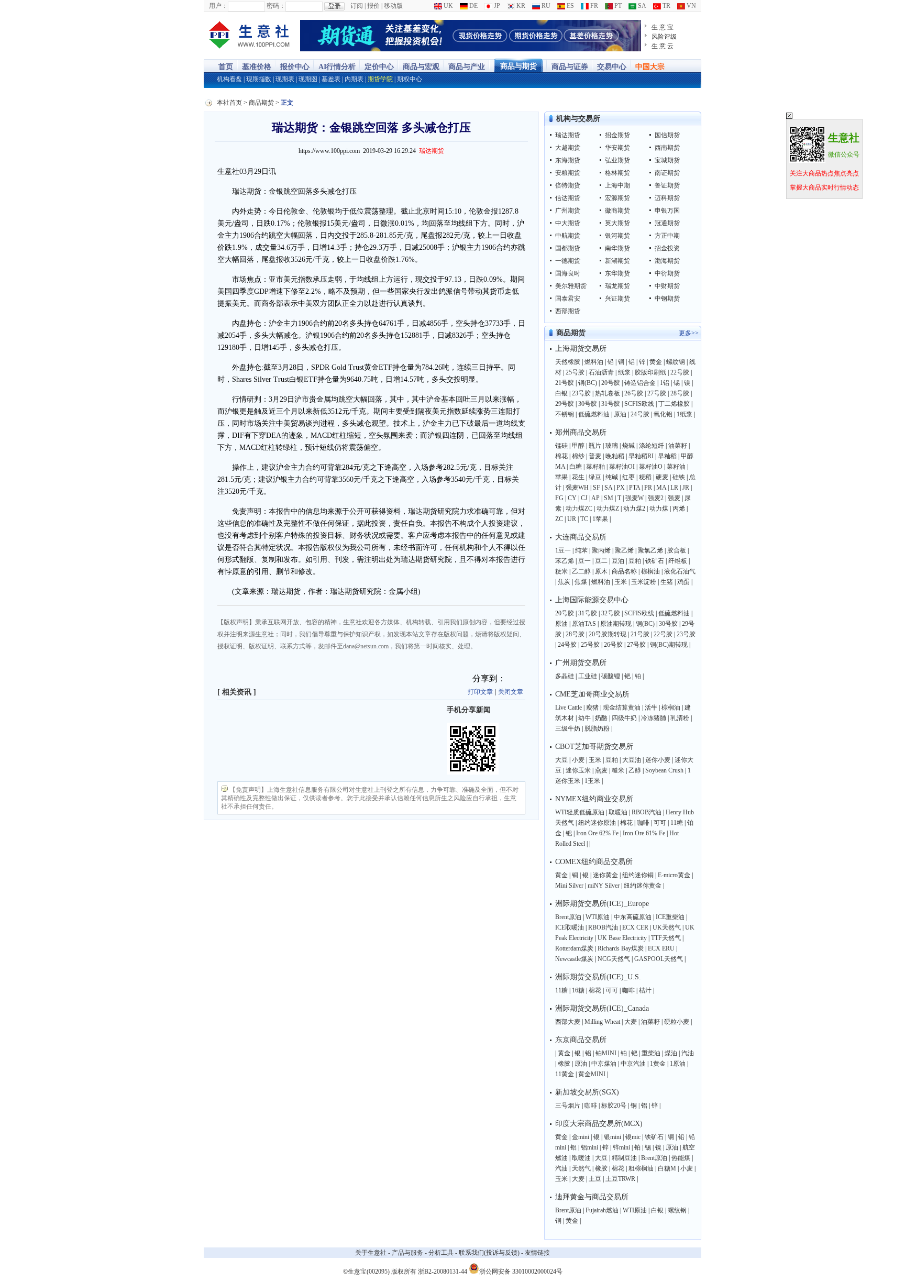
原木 (601, 571)
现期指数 (258, 79)
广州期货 (567, 210)
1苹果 (600, 519)
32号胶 (610, 613)
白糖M (667, 1168)
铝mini (589, 1147)
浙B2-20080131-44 (442, 1271)
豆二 (601, 561)
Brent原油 (568, 917)
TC (584, 519)
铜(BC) (587, 382)
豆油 (618, 561)
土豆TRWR (620, 1178)
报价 (373, 5)
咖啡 (643, 822)
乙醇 (634, 770)
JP (496, 5)
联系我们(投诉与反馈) (489, 1252)
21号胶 (564, 382)
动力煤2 (634, 508)
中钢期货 (667, 298)
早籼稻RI (641, 456)
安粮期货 (567, 172)
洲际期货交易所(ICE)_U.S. (598, 977)
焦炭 (564, 581)
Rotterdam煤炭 (574, 948)
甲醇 (578, 445)
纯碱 (611, 477)
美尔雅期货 (571, 286)
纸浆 (624, 372)
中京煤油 (603, 1063)
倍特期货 (567, 185)
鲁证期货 (667, 185)
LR (674, 487)
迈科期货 (667, 198)
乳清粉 (679, 718)
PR (648, 487)
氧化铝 (663, 414)
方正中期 (667, 235)
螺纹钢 (675, 362)
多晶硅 (564, 676)
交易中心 (611, 67)
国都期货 (567, 248)
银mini (612, 1137)
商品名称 (624, 571)
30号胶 (587, 403)
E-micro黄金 (674, 875)
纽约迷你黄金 (642, 885)
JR (685, 487)
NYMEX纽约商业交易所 (594, 799)
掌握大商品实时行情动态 (824, 187)
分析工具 (441, 1252)
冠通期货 (667, 223)
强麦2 (656, 498)
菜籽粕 (595, 466)
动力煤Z (608, 508)
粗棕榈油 (641, 1168)
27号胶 (656, 393)
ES (569, 5)
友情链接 (537, 1252)
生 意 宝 (663, 27)
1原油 (678, 1063)
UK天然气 (667, 927)
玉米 (620, 581)
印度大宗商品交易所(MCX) (599, 1124)
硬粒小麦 (676, 1021)
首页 (225, 67)
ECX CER (635, 927)
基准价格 (256, 67)
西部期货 (567, 311)
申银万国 (667, 210)
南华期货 (617, 248)
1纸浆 (684, 414)
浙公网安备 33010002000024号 (520, 1271)
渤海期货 (667, 260)
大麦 (630, 1021)
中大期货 (567, 223)
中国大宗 (650, 67)
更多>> (689, 333)
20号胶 (610, 382)
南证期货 (667, 172)
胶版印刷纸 (650, 372)
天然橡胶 (567, 362)
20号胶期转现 (607, 634)
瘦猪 (592, 707)
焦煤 (581, 581)
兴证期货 (617, 298)
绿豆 (595, 477)
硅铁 (678, 477)
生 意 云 (663, 46)
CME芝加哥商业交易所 (592, 694)
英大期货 (617, 223)
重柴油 (651, 1053)
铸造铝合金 (640, 382)
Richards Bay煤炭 (621, 948)
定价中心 (379, 67)
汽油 (687, 1053)
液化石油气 (680, 571)
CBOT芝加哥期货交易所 (594, 746)
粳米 (561, 571)
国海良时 (567, 273)
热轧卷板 (607, 393)
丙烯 (678, 508)
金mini (580, 1137)
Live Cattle (568, 707)
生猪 (666, 581)
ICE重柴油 (670, 917)
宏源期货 (617, 198)
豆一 (584, 561)
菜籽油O (651, 466)
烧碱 (628, 445)
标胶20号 (613, 1105)
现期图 (308, 79)
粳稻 (645, 477)
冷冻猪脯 (653, 718)
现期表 (284, 79)
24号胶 (640, 414)
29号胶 (564, 403)
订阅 (356, 5)
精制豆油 (624, 1158)
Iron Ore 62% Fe (597, 833)
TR (665, 5)
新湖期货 (617, 260)
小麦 (578, 760)
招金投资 (667, 248)
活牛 (651, 707)
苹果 (561, 477)
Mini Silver (569, 885)
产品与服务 (407, 1252)
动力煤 (658, 508)
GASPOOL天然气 (658, 959)
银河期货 (617, 235)
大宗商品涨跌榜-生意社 (249, 35)
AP (595, 498)
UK (447, 5)
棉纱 (578, 456)
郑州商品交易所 (580, 432)
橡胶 (564, 1063)
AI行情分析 (337, 67)
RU (545, 5)
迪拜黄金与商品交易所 (591, 1197)
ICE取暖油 (569, 927)
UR (571, 519)
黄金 (655, 362)
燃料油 (593, 362)
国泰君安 (567, 298)
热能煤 (680, 1158)
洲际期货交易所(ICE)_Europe (602, 904)
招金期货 (617, 135)
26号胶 (633, 393)
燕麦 (601, 770)
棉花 (561, 456)
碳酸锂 (610, 676)
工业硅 (587, 676)
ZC (559, 519)
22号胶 (679, 372)
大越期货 (567, 147)
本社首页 (229, 102)
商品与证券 (569, 67)
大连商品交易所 (580, 537)
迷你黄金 (605, 875)
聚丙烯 (601, 550)
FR (593, 5)
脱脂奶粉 (597, 728)
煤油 (671, 1053)
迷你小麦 (657, 760)
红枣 (628, 477)
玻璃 (611, 445)
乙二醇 (581, 571)
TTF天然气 (666, 938)
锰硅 (561, 445)
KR (520, 5)
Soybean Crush (664, 770)
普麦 (595, 456)
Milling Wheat (602, 1021)
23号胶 (581, 393)
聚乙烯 (624, 550)
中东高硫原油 (633, 917)
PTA (634, 487)
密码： (276, 5)
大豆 (561, 760)
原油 (620, 414)
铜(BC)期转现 (669, 644)
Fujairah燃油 (602, 1210)
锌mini (621, 1147)
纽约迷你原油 (597, 822)
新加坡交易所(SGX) (587, 1092)
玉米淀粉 (643, 581)
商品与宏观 (421, 67)
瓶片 (595, 445)
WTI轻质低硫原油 (579, 812)
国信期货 (667, 135)
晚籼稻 (614, 456)
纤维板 (677, 561)
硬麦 (662, 477)
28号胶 (679, 393)
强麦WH (577, 487)
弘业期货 (617, 160)
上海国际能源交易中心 (591, 600)
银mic (633, 1137)
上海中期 (617, 185)
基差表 (331, 79)
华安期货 (617, 147)
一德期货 (567, 260)
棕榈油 (650, 571)
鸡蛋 (683, 581)
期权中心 (409, 79)
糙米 (618, 770)
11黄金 (564, 1074)
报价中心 (295, 67)
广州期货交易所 (580, 663)
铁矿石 (654, 561)
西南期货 (667, 147)
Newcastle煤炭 (574, 959)
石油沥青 (601, 372)
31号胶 (610, 403)
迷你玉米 (578, 770)
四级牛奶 (624, 718)
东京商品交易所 (580, 1040)
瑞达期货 (567, 135)
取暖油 (618, 812)
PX (620, 487)
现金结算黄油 (622, 707)
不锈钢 (564, 414)
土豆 (595, 1178)
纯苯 (581, 550)
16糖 (578, 990)
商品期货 (261, 102)
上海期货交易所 (580, 348)
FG (559, 498)
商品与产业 (466, 67)
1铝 (664, 382)
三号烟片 (567, 1105)
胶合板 (676, 550)
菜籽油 (676, 466)
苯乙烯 (564, 561)
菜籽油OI (622, 466)
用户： (218, 5)
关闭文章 (510, 691)
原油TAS (584, 623)
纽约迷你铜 (638, 875)
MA (661, 487)
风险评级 (664, 36)
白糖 (575, 466)
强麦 (674, 498)
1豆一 (563, 550)
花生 (578, 477)
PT (617, 5)
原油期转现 (616, 623)
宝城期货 (667, 160)
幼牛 (584, 718)
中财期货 (667, 286)
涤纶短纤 (651, 445)
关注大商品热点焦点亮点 (824, 173)
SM (608, 498)
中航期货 (567, 235)
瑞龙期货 (617, 286)
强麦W (634, 498)
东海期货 (567, 160)
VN (690, 5)
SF (596, 487)
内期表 (354, 79)
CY (572, 498)
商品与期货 (518, 66)
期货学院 (380, 79)
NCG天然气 (614, 959)
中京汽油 (633, 1063)
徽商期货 (617, 210)
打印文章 (480, 691)
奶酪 (601, 718)
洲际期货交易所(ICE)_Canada (602, 1008)
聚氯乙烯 (650, 550)
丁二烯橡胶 (674, 403)
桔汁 (645, 990)
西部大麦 (567, 1021)
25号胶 (575, 372)
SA (641, 5)
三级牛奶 (567, 728)
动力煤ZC (579, 508)
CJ (584, 498)
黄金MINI (591, 1074)
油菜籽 (677, 445)
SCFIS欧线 (639, 403)
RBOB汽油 (646, 812)
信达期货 (567, 198)
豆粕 (634, 561)
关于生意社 (371, 1252)
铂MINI (605, 1053)
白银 (561, 393)
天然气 (581, 1168)
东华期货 (617, 273)
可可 (660, 822)
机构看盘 (229, 79)
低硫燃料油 (594, 414)
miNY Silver (604, 885)
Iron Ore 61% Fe (644, 833)
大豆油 (631, 760)
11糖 (676, 822)
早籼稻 (667, 456)
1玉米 (592, 780)
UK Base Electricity (622, 938)
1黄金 (658, 1063)
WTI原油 (598, 917)
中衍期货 (667, 273)
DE (473, 5)
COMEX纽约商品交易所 (594, 862)
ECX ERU (661, 948)
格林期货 (617, 172)
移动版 (393, 5)
